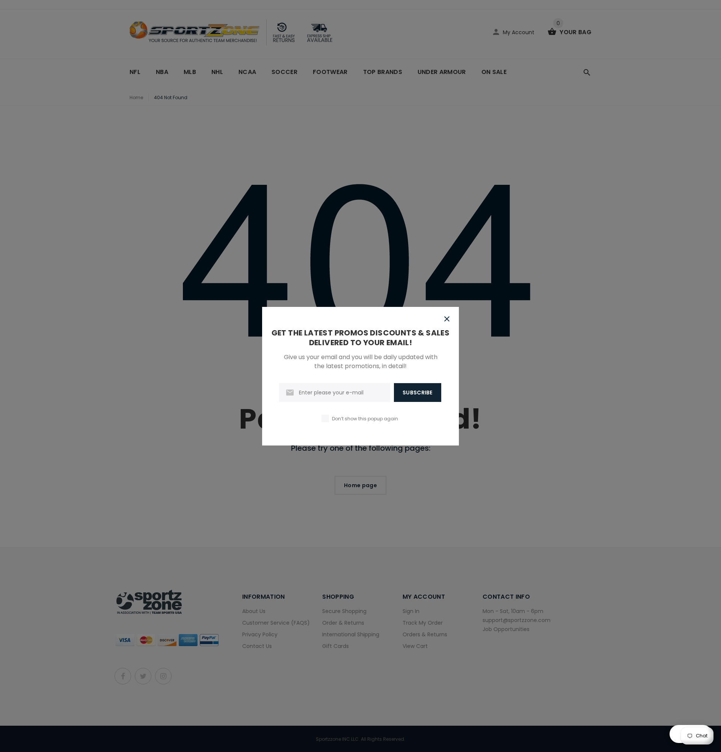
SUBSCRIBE (418, 392)
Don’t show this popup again (365, 418)
